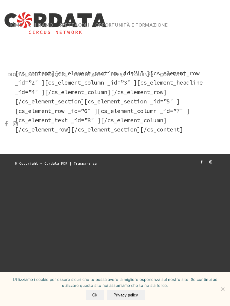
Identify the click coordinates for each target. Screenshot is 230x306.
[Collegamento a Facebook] (6, 123)
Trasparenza (85, 163)
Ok (94, 295)
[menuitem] (14, 25)
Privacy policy (126, 295)
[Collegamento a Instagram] (15, 123)
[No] (223, 289)
